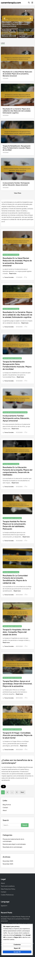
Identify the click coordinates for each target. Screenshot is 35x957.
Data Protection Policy (8, 889)
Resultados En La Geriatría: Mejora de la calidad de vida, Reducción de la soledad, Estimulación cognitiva (17, 111)
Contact (5, 807)
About (5, 810)
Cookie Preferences (7, 895)
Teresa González (9, 277)
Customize (17, 944)
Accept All (17, 952)
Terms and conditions (8, 886)
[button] (25, 10)
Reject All (17, 948)
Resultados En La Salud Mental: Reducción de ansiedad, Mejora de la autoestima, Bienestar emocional (17, 74)
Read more (12, 273)
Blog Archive (7, 804)
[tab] (3, 42)
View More (17, 193)
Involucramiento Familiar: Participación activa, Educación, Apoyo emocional (16, 418)
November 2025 (8, 864)
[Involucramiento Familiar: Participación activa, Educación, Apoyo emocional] (17, 169)
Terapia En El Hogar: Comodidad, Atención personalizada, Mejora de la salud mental (17, 735)
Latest (3, 43)
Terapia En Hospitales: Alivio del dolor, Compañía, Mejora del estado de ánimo (16, 632)
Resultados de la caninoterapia (11, 254)
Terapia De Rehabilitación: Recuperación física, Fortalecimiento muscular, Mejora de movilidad (17, 148)
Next (22, 792)
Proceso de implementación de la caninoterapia (15, 412)
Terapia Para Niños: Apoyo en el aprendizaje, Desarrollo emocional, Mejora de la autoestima (17, 683)
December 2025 (8, 861)
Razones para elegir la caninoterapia (12, 358)
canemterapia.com (11, 2)
